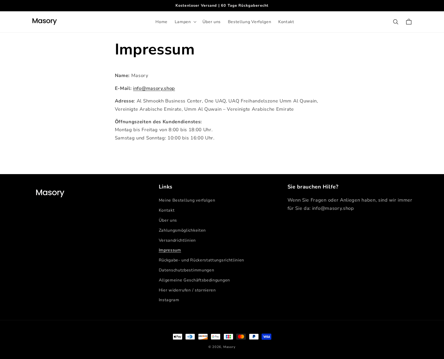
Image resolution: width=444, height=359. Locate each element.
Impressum (170, 250)
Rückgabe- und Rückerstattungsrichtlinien (201, 260)
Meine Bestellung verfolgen (187, 200)
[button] (185, 22)
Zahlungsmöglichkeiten (182, 230)
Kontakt (167, 210)
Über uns (168, 220)
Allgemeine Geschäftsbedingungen (194, 280)
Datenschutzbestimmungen (186, 270)
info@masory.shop (154, 88)
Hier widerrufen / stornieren (187, 290)
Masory (229, 347)
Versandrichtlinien (177, 240)
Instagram (169, 300)
